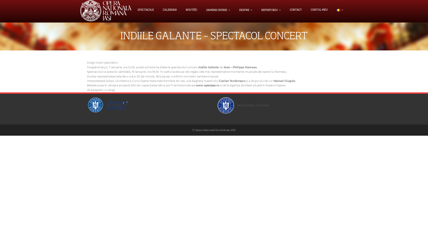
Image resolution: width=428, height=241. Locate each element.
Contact (296, 10)
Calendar (170, 10)
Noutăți (191, 10)
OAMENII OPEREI (216, 10)
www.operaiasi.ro (207, 85)
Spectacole (146, 10)
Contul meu (319, 10)
